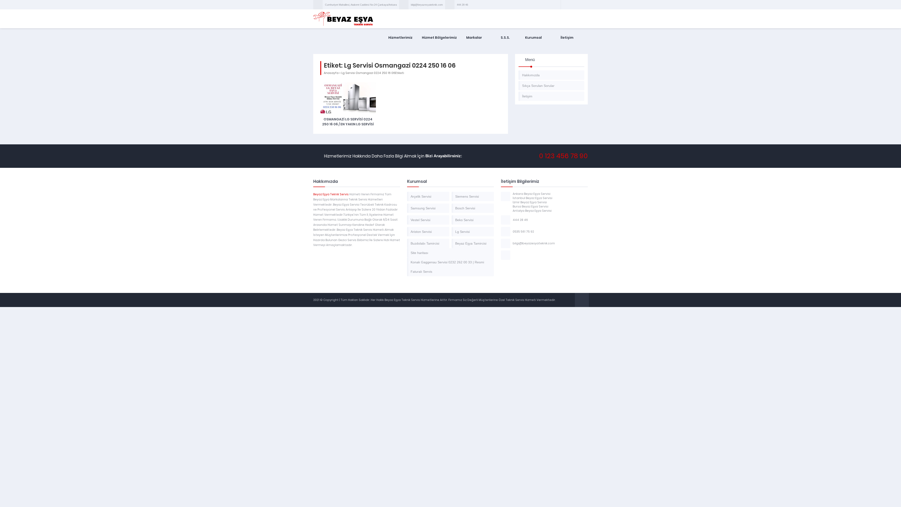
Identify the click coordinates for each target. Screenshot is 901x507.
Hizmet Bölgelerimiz (439, 37)
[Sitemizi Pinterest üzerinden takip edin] (577, 5)
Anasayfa (331, 73)
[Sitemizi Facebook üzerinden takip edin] (565, 5)
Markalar (474, 37)
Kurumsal (533, 37)
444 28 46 (462, 4)
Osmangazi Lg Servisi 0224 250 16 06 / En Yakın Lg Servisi (348, 122)
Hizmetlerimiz (400, 37)
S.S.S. (505, 37)
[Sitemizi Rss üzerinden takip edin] (583, 5)
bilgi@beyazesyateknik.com (427, 4)
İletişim (567, 37)
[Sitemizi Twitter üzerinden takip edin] (571, 5)
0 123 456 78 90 (563, 156)
